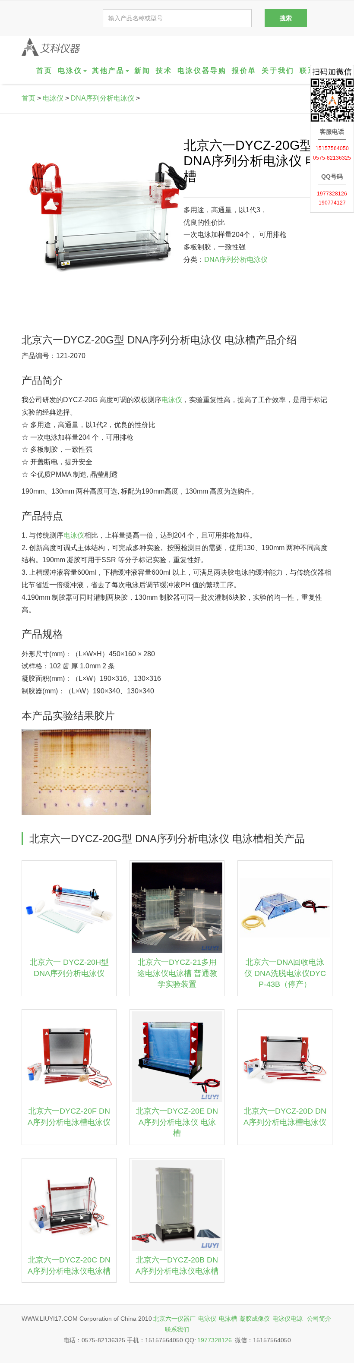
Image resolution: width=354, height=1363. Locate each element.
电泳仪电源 (287, 1318)
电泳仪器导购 (202, 70)
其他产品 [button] (108, 70)
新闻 (142, 70)
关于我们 (278, 70)
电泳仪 (53, 98)
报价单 (244, 70)
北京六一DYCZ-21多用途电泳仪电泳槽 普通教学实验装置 (177, 973)
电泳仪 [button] (70, 70)
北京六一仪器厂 (174, 1318)
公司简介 (319, 1318)
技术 (164, 70)
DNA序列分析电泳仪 (102, 98)
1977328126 (214, 1340)
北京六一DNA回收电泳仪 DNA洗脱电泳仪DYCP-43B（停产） (285, 973)
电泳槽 (228, 1318)
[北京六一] (51, 47)
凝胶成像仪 (255, 1318)
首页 (44, 70)
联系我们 (177, 1329)
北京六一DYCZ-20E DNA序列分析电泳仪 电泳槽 (177, 1122)
